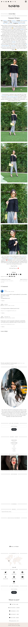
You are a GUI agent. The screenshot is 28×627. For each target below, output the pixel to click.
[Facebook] (10, 1)
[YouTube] (8, 1)
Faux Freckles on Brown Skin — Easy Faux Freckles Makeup (14, 470)
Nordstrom (11, 258)
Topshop (5, 20)
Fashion (6, 13)
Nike (14, 446)
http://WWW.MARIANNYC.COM (8, 324)
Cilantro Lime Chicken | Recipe (7, 281)
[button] (26, 1)
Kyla (5, 290)
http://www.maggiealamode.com (8, 310)
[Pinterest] (6, 1)
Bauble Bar (14, 444)
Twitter (14, 604)
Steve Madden (23, 20)
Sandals (15, 96)
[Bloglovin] (18, 274)
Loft (14, 445)
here (4, 23)
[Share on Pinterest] (14, 276)
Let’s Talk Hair (23, 280)
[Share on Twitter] (13, 276)
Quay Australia (21, 23)
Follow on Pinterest (14, 546)
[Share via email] (9, 276)
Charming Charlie (16, 21)
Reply (3, 300)
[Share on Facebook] (11, 276)
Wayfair (14, 450)
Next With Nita (14, 6)
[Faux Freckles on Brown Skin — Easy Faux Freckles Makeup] (14, 462)
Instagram (14, 607)
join (14, 429)
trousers (22, 29)
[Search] (15, 1)
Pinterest (14, 614)
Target (14, 449)
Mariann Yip (7, 316)
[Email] (20, 274)
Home (2, 13)
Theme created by (14, 625)
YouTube (14, 617)
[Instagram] (3, 1)
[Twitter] (1, 1)
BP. (8, 21)
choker (22, 256)
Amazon (14, 441)
